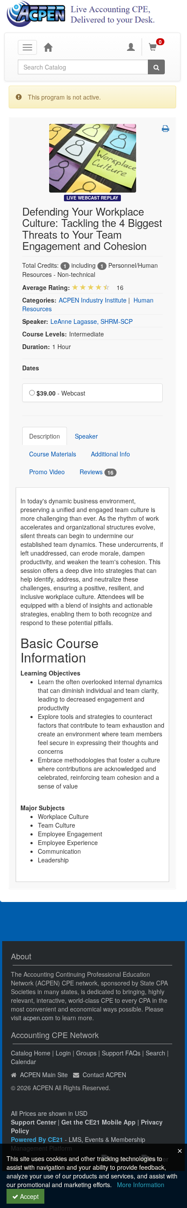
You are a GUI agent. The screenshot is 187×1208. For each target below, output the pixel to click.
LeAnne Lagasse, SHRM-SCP (91, 321)
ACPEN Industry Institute (93, 300)
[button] (165, 128)
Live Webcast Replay (92, 198)
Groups (86, 1052)
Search (155, 1052)
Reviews (97, 471)
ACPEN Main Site (44, 1074)
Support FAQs (121, 1052)
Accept (28, 1196)
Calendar (23, 1061)
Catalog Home (30, 1052)
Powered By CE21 (38, 1139)
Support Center (33, 1122)
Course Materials (52, 453)
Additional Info (110, 453)
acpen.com (38, 1017)
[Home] (48, 47)
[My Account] (130, 47)
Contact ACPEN (104, 1074)
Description (44, 436)
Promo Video (47, 471)
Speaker (86, 436)
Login (63, 1052)
